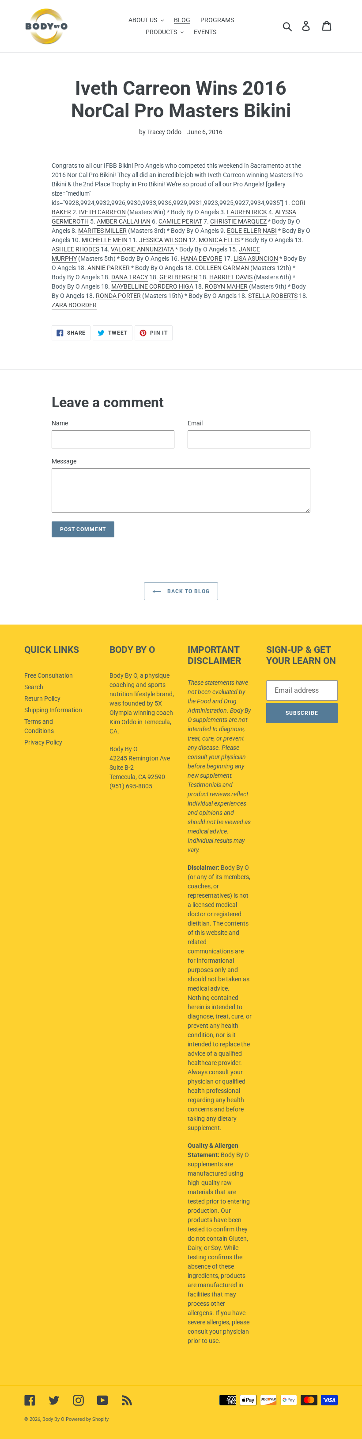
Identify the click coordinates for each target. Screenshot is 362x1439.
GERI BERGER (178, 277)
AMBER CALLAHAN (124, 221)
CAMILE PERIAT (180, 221)
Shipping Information (53, 710)
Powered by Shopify (87, 1419)
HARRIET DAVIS (231, 277)
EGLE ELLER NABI (252, 230)
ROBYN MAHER (226, 286)
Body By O (53, 1419)
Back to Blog (187, 591)
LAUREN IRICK (247, 212)
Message (64, 461)
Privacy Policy (43, 742)
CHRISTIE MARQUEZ (238, 221)
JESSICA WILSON (163, 239)
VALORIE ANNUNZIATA (142, 249)
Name (60, 423)
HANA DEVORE (201, 258)
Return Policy (42, 698)
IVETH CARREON (102, 212)
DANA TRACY (129, 277)
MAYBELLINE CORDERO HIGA (152, 286)
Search (33, 687)
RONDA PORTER (118, 295)
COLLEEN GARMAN (222, 267)
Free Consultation (48, 675)
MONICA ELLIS (219, 239)
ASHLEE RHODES (75, 249)
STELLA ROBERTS (273, 295)
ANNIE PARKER (108, 267)
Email (195, 423)
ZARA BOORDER (74, 305)
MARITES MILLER (102, 230)
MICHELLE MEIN (105, 239)
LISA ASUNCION (256, 258)
